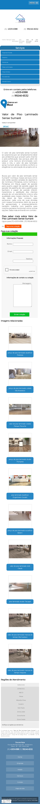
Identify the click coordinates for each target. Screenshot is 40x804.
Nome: (10, 244)
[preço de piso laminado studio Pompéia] (20, 444)
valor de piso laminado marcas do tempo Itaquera (20, 671)
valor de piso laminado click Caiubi (20, 567)
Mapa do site (20, 788)
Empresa (20, 763)
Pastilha (4, 57)
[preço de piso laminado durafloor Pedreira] (20, 337)
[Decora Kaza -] (20, 17)
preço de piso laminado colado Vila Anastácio (20, 389)
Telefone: (29, 259)
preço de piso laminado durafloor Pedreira (20, 354)
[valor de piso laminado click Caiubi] (20, 550)
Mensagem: (27, 283)
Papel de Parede (7, 52)
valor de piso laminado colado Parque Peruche (20, 425)
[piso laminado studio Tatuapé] (20, 586)
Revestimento (6, 81)
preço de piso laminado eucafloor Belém (20, 532)
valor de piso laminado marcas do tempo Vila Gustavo (20, 636)
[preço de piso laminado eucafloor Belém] (20, 515)
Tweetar (6, 126)
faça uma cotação (13, 226)
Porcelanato (6, 76)
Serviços (20, 48)
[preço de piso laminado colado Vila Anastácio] (20, 373)
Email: (10, 251)
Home (20, 757)
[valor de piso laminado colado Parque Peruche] (20, 408)
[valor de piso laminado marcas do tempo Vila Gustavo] (20, 619)
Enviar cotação (19, 314)
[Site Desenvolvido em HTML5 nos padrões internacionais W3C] (6, 802)
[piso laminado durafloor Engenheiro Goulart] (20, 479)
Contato (20, 782)
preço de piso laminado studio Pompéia (20, 460)
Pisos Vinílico (6, 72)
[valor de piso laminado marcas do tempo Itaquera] (20, 655)
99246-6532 (32, 29)
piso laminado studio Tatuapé (20, 602)
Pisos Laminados (7, 67)
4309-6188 (12, 29)
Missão (20, 769)
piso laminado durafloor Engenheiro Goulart (20, 496)
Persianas (5, 62)
